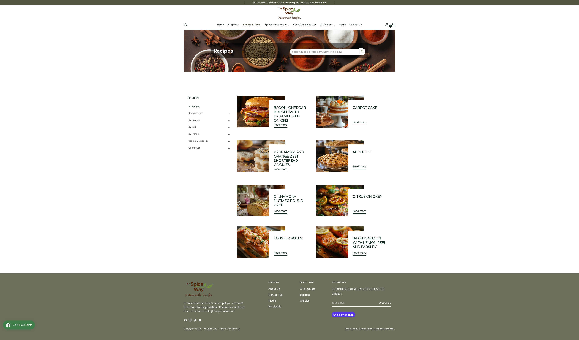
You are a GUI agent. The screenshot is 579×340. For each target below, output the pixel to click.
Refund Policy (365, 328)
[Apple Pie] (340, 156)
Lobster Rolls (288, 238)
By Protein (193, 133)
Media (272, 300)
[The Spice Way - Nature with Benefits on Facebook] (186, 321)
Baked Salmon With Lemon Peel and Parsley (369, 242)
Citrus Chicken (368, 196)
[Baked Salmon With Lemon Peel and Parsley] (340, 242)
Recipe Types (195, 113)
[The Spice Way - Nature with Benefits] (289, 13)
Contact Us (275, 295)
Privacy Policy (351, 328)
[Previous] (244, 2)
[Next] (334, 2)
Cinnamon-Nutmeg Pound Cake (288, 200)
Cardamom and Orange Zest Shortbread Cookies (289, 158)
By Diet (192, 126)
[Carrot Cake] (340, 112)
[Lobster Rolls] (261, 242)
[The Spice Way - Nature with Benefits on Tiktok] (195, 321)
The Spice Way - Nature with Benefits (221, 328)
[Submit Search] (362, 51)
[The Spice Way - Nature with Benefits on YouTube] (200, 321)
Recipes (305, 295)
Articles (305, 300)
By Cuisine (194, 120)
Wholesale (274, 306)
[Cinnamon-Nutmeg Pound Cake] (261, 200)
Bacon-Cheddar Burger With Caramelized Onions (290, 114)
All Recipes (194, 106)
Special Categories (198, 140)
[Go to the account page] (386, 25)
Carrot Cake (365, 107)
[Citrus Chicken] (340, 200)
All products (307, 289)
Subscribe (385, 302)
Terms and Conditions (384, 328)
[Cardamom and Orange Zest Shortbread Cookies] (261, 157)
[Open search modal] (186, 25)
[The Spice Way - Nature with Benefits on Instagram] (190, 321)
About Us (274, 289)
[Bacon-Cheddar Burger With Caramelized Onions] (261, 113)
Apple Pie (362, 152)
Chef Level (194, 147)
